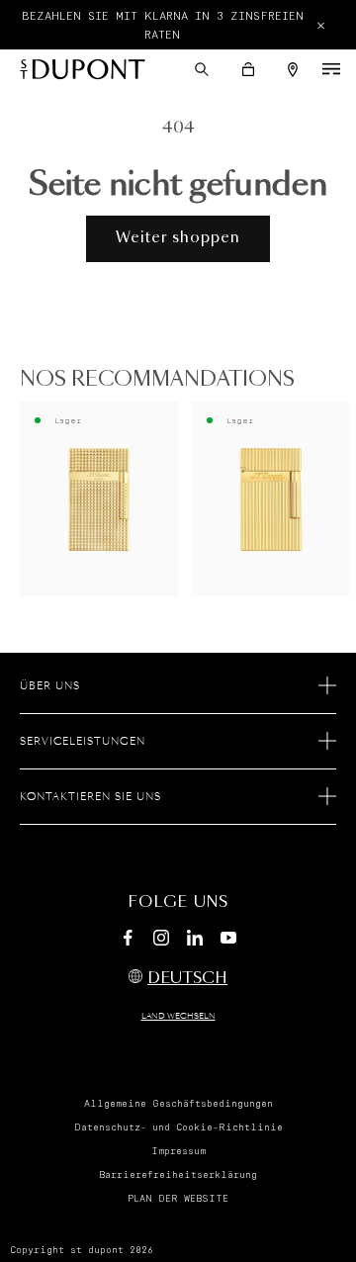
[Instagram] (161, 940)
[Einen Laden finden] (293, 69)
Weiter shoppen (178, 237)
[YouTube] (228, 938)
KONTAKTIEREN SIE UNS (90, 797)
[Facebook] (127, 940)
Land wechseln (178, 1017)
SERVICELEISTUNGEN (82, 742)
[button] (202, 69)
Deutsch (187, 978)
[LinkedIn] (195, 940)
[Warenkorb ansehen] (248, 69)
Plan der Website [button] (178, 1199)
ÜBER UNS (50, 686)
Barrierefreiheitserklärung (178, 1175)
